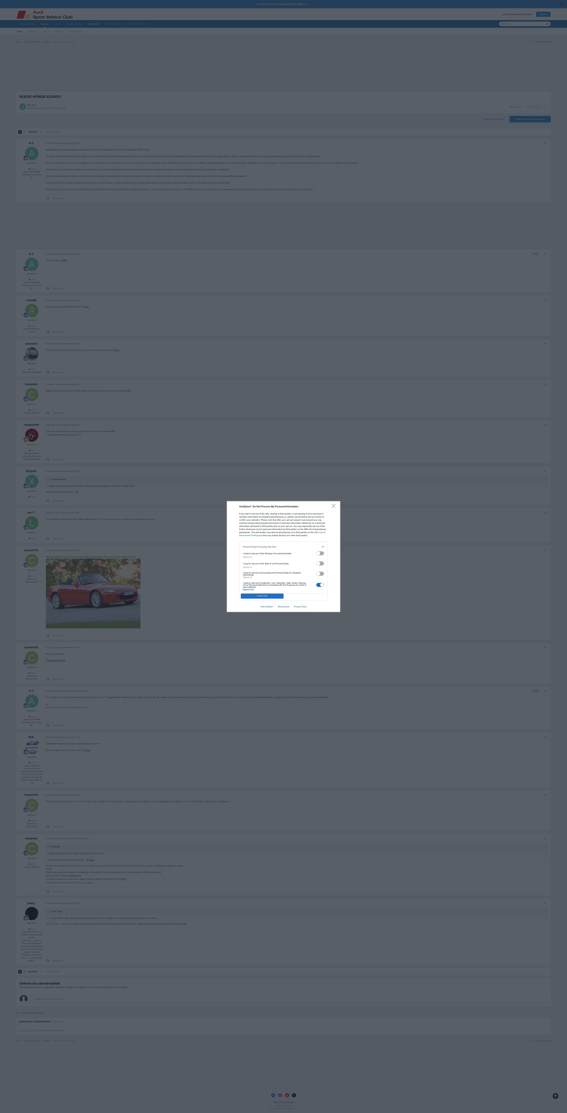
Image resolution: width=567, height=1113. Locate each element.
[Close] (334, 507)
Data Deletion (266, 606)
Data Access (283, 606)
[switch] (320, 553)
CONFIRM (262, 596)
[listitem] (283, 546)
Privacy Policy (300, 606)
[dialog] (283, 556)
